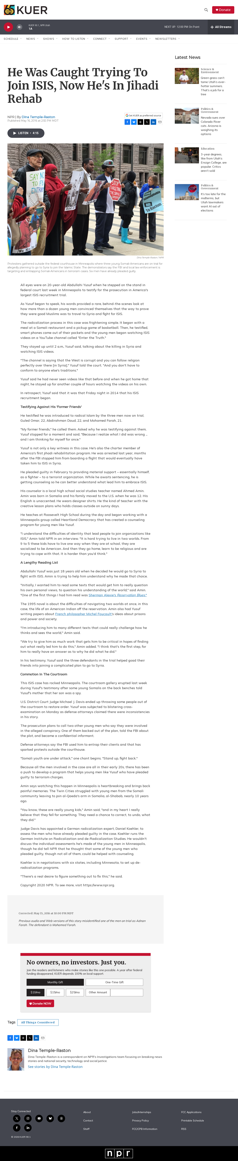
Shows (48, 38)
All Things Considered (38, 1022)
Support (121, 38)
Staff (86, 1129)
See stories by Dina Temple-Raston (55, 1066)
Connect (100, 38)
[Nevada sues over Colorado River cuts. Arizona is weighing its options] (187, 116)
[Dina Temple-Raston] (15, 1059)
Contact (88, 1120)
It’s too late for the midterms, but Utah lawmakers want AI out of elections (213, 202)
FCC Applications (191, 1112)
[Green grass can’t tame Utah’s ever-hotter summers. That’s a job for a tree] (187, 76)
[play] (8, 27)
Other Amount (98, 992)
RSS (183, 1129)
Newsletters (165, 38)
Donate (225, 10)
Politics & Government (209, 110)
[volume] (19, 27)
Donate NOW (41, 1003)
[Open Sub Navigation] (21, 38)
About (87, 1112)
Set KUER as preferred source (144, 115)
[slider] (25, 27)
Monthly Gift (55, 982)
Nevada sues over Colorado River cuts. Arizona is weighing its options (213, 126)
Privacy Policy (140, 1120)
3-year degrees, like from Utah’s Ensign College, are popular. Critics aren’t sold (214, 162)
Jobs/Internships (141, 1112)
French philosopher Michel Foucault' (83, 614)
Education (207, 148)
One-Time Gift (114, 982)
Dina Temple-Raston (38, 117)
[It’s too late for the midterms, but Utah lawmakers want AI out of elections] (187, 192)
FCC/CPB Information (144, 1129)
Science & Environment (210, 71)
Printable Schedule (192, 1120)
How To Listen (73, 38)
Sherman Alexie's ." (118, 595)
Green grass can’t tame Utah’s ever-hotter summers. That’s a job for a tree (213, 86)
